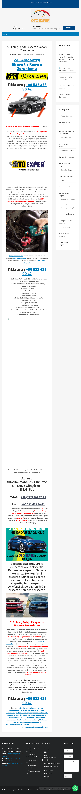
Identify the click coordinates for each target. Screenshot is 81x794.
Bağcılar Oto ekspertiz (66, 157)
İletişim (46, 777)
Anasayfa (47, 749)
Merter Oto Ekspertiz (68, 200)
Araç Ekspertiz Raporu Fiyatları (17, 725)
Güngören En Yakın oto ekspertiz (66, 87)
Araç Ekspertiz (29, 54)
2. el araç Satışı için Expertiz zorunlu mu (31, 713)
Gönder (67, 776)
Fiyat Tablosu (48, 770)
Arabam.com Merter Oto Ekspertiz (65, 78)
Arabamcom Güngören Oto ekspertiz (66, 132)
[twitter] (37, 6)
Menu (5, 34)
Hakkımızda (48, 773)
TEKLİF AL (69, 28)
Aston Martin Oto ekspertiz (64, 145)
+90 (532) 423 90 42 (13, 758)
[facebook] (34, 6)
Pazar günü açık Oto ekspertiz (65, 222)
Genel (63, 180)
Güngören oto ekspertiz (67, 187)
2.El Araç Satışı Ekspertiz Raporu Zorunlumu (27, 64)
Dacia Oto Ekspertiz (67, 170)
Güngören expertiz (16, 256)
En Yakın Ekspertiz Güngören (65, 96)
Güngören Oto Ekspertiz (52, 763)
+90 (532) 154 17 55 (11, 761)
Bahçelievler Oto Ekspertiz (64, 164)
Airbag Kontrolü (66, 116)
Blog (46, 752)
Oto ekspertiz (40, 54)
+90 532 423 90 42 (34, 87)
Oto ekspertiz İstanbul (66, 214)
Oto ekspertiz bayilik (68, 208)
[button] (75, 788)
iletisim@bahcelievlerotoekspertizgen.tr (46, 29)
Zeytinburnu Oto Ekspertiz (64, 243)
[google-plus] (41, 6)
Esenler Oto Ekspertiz (66, 176)
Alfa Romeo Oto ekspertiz (64, 123)
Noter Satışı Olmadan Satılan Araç (35, 727)
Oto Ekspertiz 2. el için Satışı (27, 720)
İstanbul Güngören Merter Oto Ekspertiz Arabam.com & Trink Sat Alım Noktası (67, 58)
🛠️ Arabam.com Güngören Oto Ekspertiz (67, 69)
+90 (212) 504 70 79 (33, 497)
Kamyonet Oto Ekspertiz (64, 194)
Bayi (45, 755)
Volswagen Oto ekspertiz (64, 235)
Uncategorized (66, 227)
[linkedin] (44, 6)
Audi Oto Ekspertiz (67, 151)
